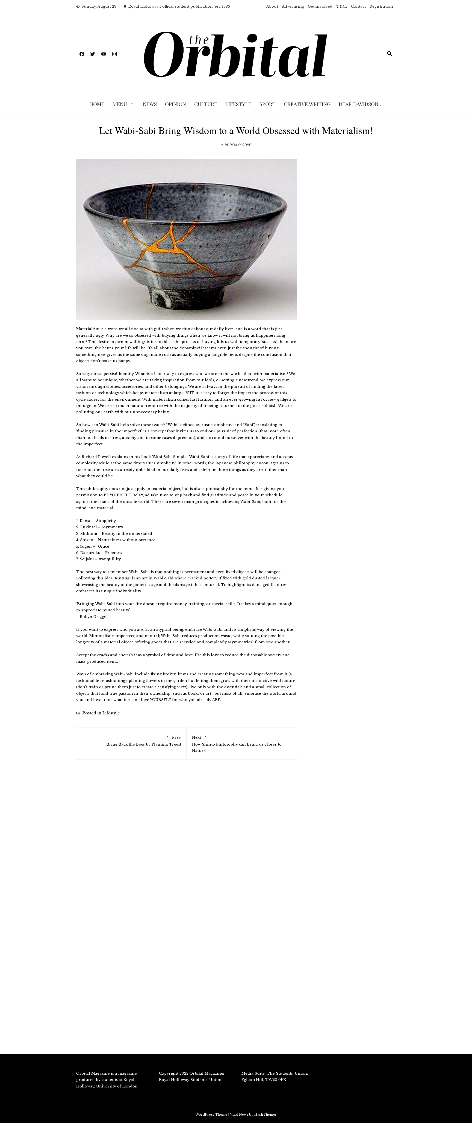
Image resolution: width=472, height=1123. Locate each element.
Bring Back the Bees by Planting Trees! (144, 740)
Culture (205, 103)
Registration (381, 6)
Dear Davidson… (361, 103)
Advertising (293, 6)
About (272, 6)
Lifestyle (238, 103)
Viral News (239, 1114)
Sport (267, 103)
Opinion (175, 103)
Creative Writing (307, 103)
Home (96, 103)
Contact (358, 6)
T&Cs (341, 6)
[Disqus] (186, 841)
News (150, 103)
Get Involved (320, 6)
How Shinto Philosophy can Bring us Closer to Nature (237, 744)
